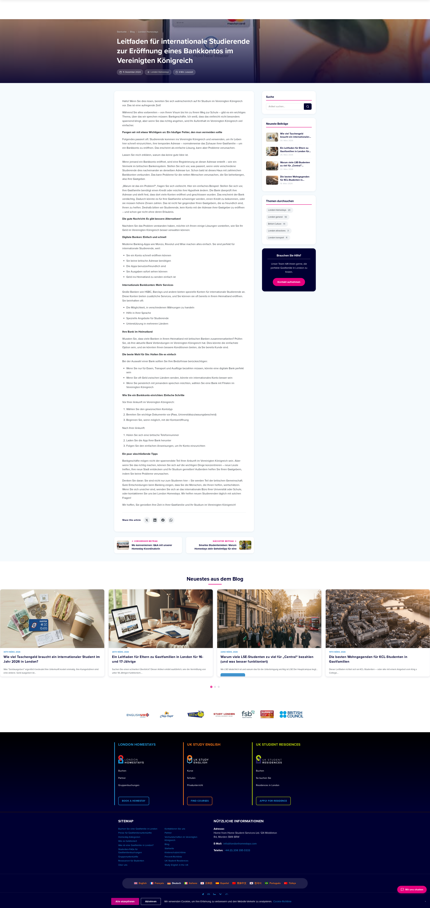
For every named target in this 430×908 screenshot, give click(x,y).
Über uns (122, 865)
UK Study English (203, 744)
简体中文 (241, 883)
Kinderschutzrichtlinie (175, 852)
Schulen (191, 778)
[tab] (211, 687)
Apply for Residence (273, 800)
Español (224, 883)
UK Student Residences (278, 744)
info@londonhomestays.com (240, 843)
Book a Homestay (133, 800)
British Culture (276, 224)
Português (275, 883)
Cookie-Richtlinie (282, 901)
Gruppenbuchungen (128, 785)
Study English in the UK (176, 865)
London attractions (278, 230)
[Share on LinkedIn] (155, 520)
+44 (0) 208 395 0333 (237, 850)
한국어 (258, 883)
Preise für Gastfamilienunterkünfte (135, 833)
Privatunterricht (195, 785)
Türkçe (292, 883)
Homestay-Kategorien (129, 837)
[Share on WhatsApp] (171, 520)
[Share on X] (146, 520)
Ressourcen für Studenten (131, 860)
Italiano (193, 883)
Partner (122, 778)
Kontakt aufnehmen (288, 282)
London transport (277, 237)
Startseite (122, 31)
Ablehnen (151, 901)
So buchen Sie (263, 778)
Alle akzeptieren (125, 901)
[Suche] (308, 106)
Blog (132, 31)
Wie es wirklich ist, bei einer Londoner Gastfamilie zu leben (376, 657)
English (143, 883)
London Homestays (148, 31)
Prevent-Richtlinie (173, 856)
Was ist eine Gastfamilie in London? (136, 845)
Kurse (190, 770)
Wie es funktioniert (127, 841)
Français (159, 883)
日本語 (208, 883)
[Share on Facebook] (163, 520)
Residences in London (267, 785)
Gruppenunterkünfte (128, 856)
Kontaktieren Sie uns (175, 829)
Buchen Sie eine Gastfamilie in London (137, 829)
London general (277, 217)
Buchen (122, 770)
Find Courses (200, 800)
